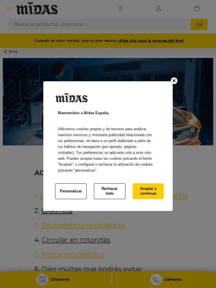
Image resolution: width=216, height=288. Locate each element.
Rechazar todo (110, 190)
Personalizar (71, 191)
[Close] (174, 80)
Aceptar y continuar (148, 190)
